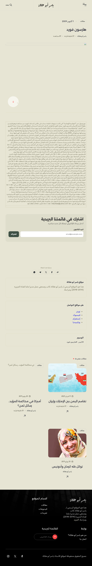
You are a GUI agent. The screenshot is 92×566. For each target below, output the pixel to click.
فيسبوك (76, 315)
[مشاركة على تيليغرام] (40, 272)
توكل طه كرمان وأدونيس (67, 466)
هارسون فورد (71, 342)
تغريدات (43, 513)
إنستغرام (76, 318)
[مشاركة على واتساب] (34, 272)
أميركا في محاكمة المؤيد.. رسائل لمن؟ (24, 403)
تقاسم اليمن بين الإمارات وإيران (67, 401)
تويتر (78, 311)
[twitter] (15, 556)
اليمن (80, 342)
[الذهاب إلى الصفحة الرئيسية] (45, 5)
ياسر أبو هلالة (81, 36)
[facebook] (22, 556)
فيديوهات (43, 509)
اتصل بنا (83, 539)
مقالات (82, 21)
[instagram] (8, 556)
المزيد (76, 520)
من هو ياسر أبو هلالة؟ (77, 535)
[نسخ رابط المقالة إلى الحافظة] (57, 272)
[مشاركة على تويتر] (46, 272)
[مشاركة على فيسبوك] (52, 272)
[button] (84, 4)
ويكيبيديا (76, 322)
